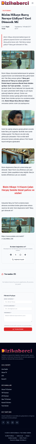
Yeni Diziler (5, 406)
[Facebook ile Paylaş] (11, 255)
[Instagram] (12, 422)
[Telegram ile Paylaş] (25, 255)
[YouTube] (17, 422)
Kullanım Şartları (12, 438)
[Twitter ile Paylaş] (16, 255)
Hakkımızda (20, 436)
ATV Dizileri (5, 396)
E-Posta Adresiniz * (9, 305)
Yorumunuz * (7, 312)
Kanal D (4, 379)
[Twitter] (8, 422)
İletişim (28, 436)
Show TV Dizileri (7, 389)
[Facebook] (3, 422)
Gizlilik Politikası (9, 436)
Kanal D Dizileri (6, 402)
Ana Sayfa (5, 369)
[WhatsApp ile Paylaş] (20, 255)
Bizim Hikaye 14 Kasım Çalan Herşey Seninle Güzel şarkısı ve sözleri (18, 190)
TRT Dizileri (5, 392)
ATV (3, 376)
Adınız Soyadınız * (9, 299)
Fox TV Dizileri (7, 10)
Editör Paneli (22, 438)
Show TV (4, 372)
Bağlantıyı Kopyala (19, 259)
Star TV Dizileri (6, 399)
